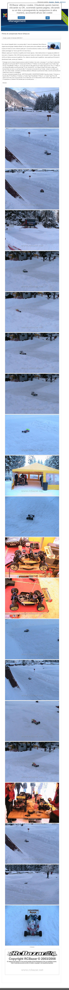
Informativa (21, 17)
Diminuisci (63, 2)
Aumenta (51, 2)
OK (48, 18)
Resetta (57, 2)
